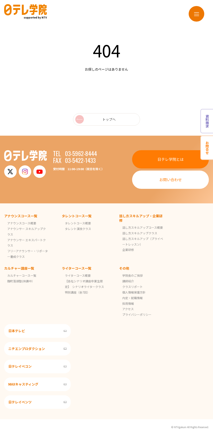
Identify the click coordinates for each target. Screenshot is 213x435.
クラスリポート (132, 287)
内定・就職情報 (132, 298)
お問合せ (207, 147)
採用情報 (128, 303)
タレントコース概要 (78, 223)
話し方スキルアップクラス (139, 233)
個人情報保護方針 (134, 292)
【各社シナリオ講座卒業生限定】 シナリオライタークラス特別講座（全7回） (84, 286)
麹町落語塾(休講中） (21, 281)
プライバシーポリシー (136, 314)
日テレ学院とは (170, 159)
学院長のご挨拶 (132, 275)
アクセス (128, 309)
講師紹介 (128, 281)
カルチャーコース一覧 (21, 275)
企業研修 (128, 250)
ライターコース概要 (78, 275)
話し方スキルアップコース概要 (142, 227)
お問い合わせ (170, 179)
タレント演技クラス (78, 229)
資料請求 (207, 121)
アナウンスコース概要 (21, 223)
